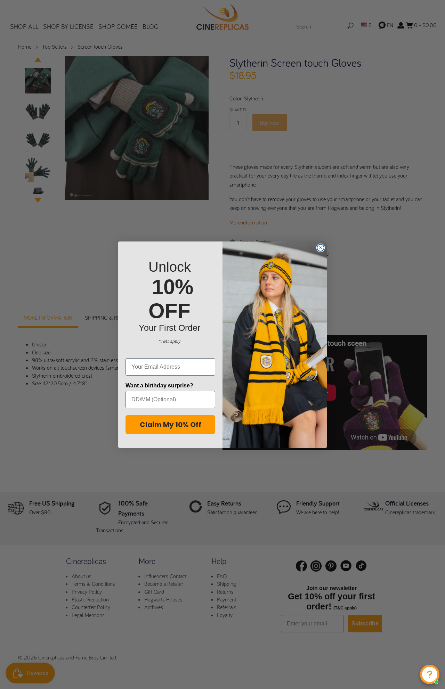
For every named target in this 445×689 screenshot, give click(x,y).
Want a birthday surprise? (159, 385)
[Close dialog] (320, 247)
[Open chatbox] (429, 674)
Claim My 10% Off (170, 424)
